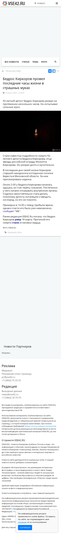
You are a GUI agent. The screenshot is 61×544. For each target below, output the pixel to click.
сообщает (9, 211)
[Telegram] (54, 71)
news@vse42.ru (10, 394)
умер (18, 219)
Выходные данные (12, 391)
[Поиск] (55, 62)
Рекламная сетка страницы (16, 373)
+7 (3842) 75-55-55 (11, 380)
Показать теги (14, 232)
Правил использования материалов (40, 426)
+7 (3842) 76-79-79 (11, 397)
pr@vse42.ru (8, 377)
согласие (22, 522)
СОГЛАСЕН (25, 527)
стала (15, 222)
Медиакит (7, 370)
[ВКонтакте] (50, 71)
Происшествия (13, 71)
